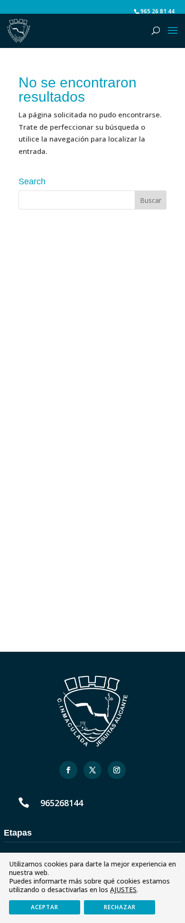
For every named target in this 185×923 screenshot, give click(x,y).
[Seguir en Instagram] (117, 770)
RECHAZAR (120, 907)
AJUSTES (123, 889)
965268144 (61, 803)
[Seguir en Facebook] (68, 770)
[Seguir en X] (92, 770)
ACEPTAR (44, 907)
